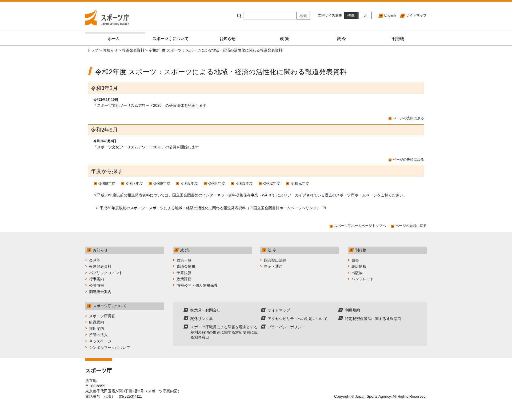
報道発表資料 (133, 50)
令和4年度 (216, 183)
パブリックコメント (106, 273)
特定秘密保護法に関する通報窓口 (373, 319)
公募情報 (96, 285)
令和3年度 (244, 183)
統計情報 (358, 266)
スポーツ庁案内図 (163, 391)
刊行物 (398, 38)
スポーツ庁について (171, 38)
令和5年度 (189, 183)
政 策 (284, 38)
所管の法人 (98, 335)
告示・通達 (273, 266)
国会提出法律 (275, 260)
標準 (351, 15)
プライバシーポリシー (286, 327)
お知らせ (227, 38)
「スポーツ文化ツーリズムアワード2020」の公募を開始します (146, 147)
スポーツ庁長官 (102, 316)
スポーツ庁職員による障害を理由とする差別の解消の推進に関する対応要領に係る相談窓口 (224, 332)
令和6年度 (161, 183)
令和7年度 (134, 183)
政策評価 (184, 279)
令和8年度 (106, 183)
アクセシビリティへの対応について (297, 319)
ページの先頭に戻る (408, 118)
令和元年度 (300, 183)
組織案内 (96, 322)
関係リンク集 (201, 319)
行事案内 (96, 279)
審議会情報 (186, 266)
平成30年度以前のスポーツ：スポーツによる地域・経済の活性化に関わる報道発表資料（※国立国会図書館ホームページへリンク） (211, 208)
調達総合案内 (100, 292)
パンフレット (362, 279)
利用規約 (352, 310)
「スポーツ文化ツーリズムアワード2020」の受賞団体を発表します (149, 105)
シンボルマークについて (109, 347)
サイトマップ (416, 15)
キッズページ (100, 341)
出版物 (357, 273)
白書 (355, 260)
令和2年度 (271, 183)
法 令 (341, 38)
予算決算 (184, 273)
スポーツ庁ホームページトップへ (360, 226)
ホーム (114, 38)
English (390, 15)
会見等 (94, 260)
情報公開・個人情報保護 (197, 285)
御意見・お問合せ (205, 310)
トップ (92, 50)
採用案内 (96, 328)
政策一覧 (184, 260)
